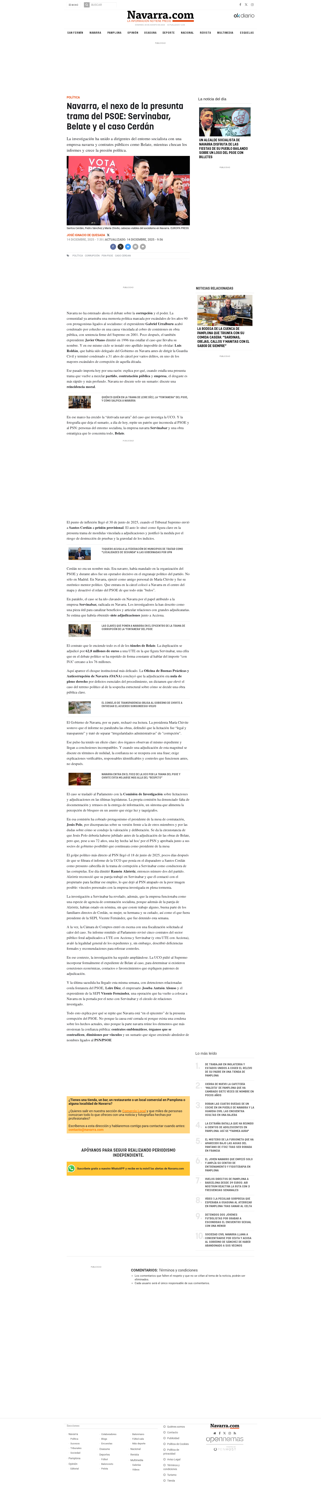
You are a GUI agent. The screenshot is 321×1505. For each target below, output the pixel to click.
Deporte (169, 32)
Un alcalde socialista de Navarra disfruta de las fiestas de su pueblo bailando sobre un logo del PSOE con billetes (223, 149)
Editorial (74, 1468)
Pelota (104, 1468)
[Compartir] (113, 246)
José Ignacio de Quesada (86, 235)
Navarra (95, 32)
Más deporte (138, 1443)
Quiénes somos (176, 1426)
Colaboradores (108, 1434)
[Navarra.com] (160, 15)
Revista (205, 32)
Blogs (104, 1438)
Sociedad (75, 1452)
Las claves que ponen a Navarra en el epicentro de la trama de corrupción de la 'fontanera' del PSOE (143, 628)
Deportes (104, 1454)
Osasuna (150, 32)
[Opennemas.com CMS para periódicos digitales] (224, 1443)
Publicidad (173, 1438)
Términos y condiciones (178, 1270)
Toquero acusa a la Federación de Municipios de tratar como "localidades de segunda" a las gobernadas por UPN (142, 551)
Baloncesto (107, 1464)
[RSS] (235, 1433)
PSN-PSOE (107, 255)
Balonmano (138, 1434)
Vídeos (136, 1469)
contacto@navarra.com (86, 1130)
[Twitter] (108, 235)
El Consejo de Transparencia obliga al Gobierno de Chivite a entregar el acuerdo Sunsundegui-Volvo (142, 704)
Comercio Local (134, 1111)
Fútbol (104, 1459)
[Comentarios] (143, 246)
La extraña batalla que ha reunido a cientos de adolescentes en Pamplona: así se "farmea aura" (229, 1127)
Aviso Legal (173, 1459)
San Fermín (75, 32)
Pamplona (114, 32)
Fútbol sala (138, 1438)
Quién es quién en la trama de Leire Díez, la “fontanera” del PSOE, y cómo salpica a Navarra (145, 399)
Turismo (171, 1475)
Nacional (187, 32)
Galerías (136, 1465)
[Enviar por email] (135, 246)
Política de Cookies (178, 1444)
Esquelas (247, 32)
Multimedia (225, 32)
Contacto (172, 1432)
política (77, 255)
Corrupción (92, 255)
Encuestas (106, 1443)
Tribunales (76, 1448)
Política (74, 1438)
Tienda (171, 1480)
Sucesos (75, 1443)
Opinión (132, 32)
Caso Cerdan (123, 255)
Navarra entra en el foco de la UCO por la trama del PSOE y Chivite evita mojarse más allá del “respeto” (141, 776)
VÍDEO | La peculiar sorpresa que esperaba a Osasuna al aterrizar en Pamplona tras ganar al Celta (228, 1202)
